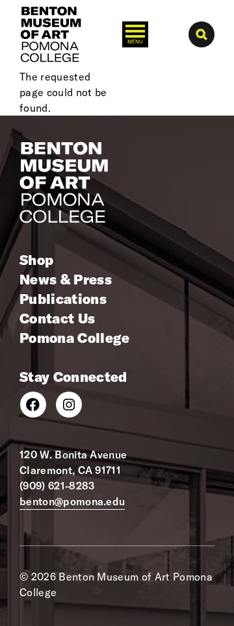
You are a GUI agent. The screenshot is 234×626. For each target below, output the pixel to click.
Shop (36, 259)
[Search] (201, 34)
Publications (63, 298)
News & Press (66, 279)
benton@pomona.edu (72, 501)
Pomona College (74, 337)
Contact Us (57, 318)
